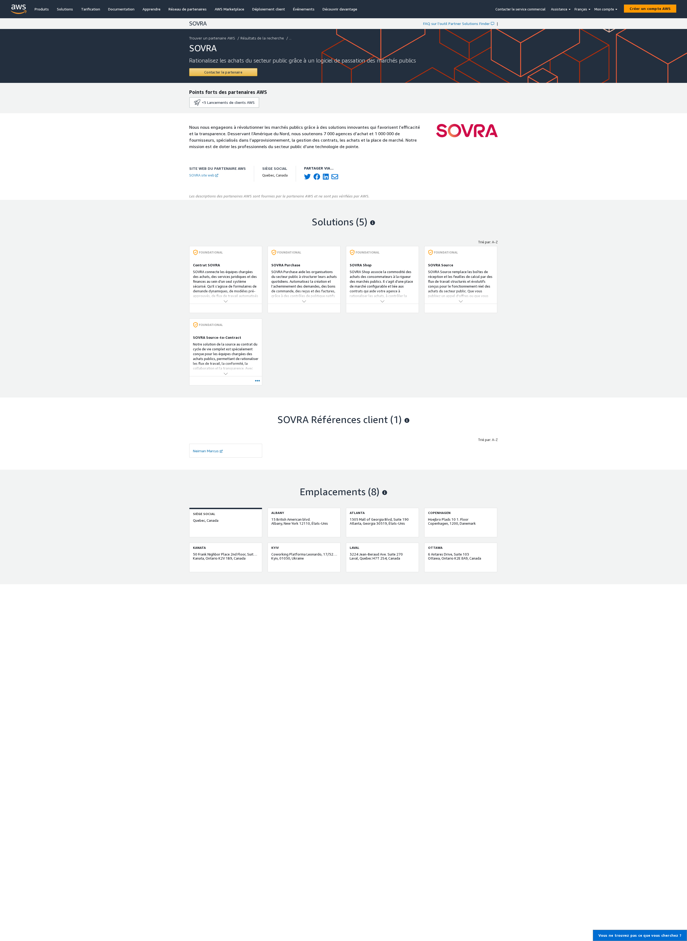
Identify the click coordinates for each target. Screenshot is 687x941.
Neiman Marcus (206, 451)
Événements (304, 9)
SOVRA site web (201, 175)
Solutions (65, 9)
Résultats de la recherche (262, 38)
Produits (42, 9)
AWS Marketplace (229, 9)
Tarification (90, 9)
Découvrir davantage (340, 9)
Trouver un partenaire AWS (212, 38)
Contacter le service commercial (520, 9)
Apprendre (151, 9)
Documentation (121, 9)
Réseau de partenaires (188, 9)
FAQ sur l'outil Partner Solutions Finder (456, 23)
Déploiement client (268, 9)
